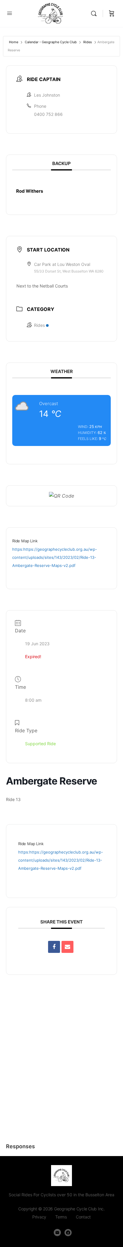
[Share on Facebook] (54, 947)
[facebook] (68, 1232)
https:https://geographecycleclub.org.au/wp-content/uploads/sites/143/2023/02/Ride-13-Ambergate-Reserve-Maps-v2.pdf (54, 557)
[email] (57, 1232)
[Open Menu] (9, 13)
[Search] (95, 13)
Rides (87, 42)
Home (13, 42)
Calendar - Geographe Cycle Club (51, 42)
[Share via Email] (67, 947)
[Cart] (112, 13)
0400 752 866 (48, 114)
